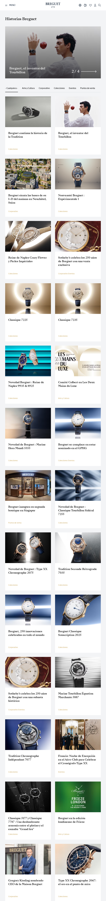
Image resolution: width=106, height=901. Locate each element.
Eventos (72, 88)
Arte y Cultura (28, 88)
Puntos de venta (87, 88)
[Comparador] (85, 5)
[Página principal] (53, 5)
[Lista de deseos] (90, 5)
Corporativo (44, 88)
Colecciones (59, 88)
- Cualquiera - (11, 88)
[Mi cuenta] (95, 5)
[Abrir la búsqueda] (99, 5)
